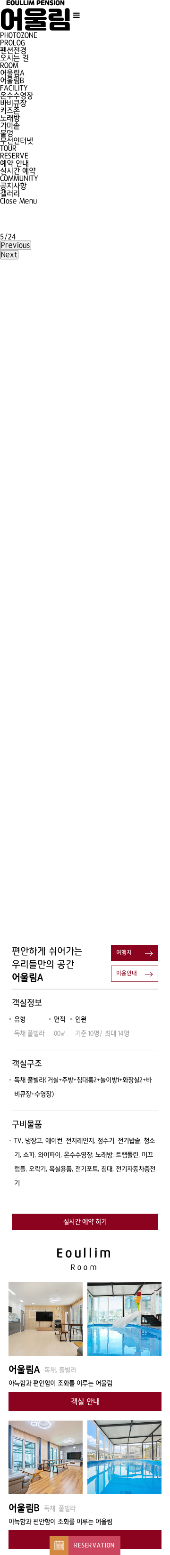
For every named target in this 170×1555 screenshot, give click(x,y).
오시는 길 (14, 58)
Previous (15, 245)
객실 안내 (85, 1401)
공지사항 (13, 186)
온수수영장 (16, 95)
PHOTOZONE (18, 35)
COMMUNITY (19, 178)
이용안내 (126, 973)
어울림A (12, 73)
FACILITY (14, 88)
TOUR (8, 148)
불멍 (6, 133)
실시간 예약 (17, 171)
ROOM (9, 65)
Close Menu (18, 201)
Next (9, 254)
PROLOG (12, 43)
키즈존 (10, 110)
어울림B (12, 80)
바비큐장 (13, 103)
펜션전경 (13, 50)
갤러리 (10, 193)
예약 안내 (14, 163)
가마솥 (10, 125)
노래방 (10, 118)
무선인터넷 (16, 141)
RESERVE (14, 156)
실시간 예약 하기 (85, 1221)
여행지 (124, 953)
